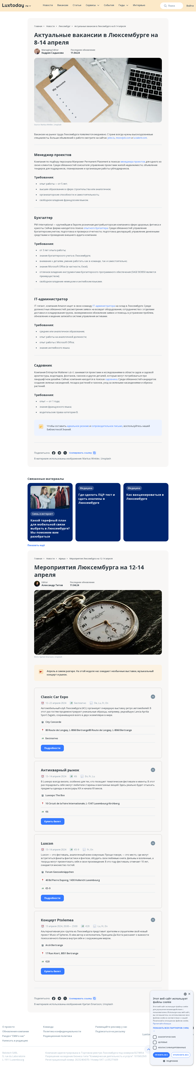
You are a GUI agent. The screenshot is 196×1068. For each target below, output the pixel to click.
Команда (48, 1027)
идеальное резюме (78, 426)
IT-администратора (104, 305)
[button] (171, 1029)
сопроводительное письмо (106, 426)
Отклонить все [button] (181, 1055)
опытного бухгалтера (96, 228)
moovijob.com (123, 137)
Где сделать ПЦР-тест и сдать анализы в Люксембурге (96, 499)
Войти (190, 5)
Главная (38, 26)
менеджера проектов (133, 161)
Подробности (52, 748)
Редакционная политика (57, 1036)
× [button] (189, 994)
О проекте (8, 1027)
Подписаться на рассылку (110, 1031)
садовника (111, 379)
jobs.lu (111, 137)
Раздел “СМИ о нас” (13, 1036)
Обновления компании (15, 1031)
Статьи (77, 5)
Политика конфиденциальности (62, 1031)
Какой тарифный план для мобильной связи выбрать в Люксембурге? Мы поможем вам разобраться (50, 528)
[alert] (171, 1027)
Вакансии (62, 5)
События (109, 5)
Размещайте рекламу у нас (111, 1027)
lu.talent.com (140, 137)
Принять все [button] (161, 1055)
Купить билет (52, 821)
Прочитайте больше (162, 1023)
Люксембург (64, 26)
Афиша (62, 558)
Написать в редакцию (15, 1040)
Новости (48, 5)
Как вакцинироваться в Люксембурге (145, 497)
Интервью (139, 5)
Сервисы (91, 5)
